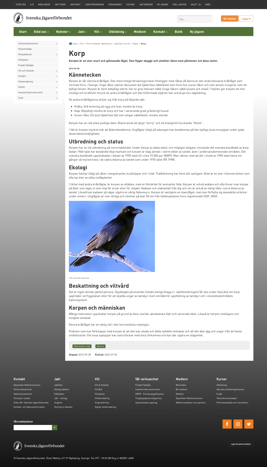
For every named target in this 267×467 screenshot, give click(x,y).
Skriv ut (100, 346)
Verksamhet (115, 4)
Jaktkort (75, 4)
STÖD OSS (21, 4)
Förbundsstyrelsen (23, 389)
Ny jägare (162, 4)
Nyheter (62, 31)
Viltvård (22, 76)
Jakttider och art (122, 43)
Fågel (135, 43)
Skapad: (73, 354)
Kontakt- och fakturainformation (29, 407)
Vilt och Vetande (26, 70)
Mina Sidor (181, 385)
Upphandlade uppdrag (146, 402)
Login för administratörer (241, 444)
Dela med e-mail (82, 346)
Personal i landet (22, 398)
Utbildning (117, 31)
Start (23, 31)
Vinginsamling (102, 402)
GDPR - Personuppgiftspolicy (149, 393)
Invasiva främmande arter (30, 92)
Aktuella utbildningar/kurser (230, 389)
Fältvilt (21, 87)
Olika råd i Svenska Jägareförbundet (31, 402)
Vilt (97, 31)
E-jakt (219, 393)
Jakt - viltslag (60, 398)
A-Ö (32, 4)
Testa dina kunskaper (227, 398)
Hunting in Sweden (63, 407)
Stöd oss (40, 31)
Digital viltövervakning (105, 407)
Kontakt (159, 31)
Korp (143, 43)
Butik (179, 31)
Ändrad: (99, 354)
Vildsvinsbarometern (28, 43)
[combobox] (195, 19)
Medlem (140, 31)
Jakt (81, 31)
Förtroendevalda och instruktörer (232, 402)
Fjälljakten (179, 4)
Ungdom (58, 402)
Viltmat (130, 4)
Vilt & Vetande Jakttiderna (99, 43)
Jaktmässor (146, 4)
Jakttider (60, 4)
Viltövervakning (25, 81)
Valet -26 (196, 4)
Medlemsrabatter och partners (191, 402)
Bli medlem (229, 18)
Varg (208, 4)
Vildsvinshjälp (25, 48)
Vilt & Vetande (102, 385)
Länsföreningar (94, 4)
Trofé (20, 97)
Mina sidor (44, 4)
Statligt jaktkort (61, 389)
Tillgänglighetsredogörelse (148, 398)
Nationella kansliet (23, 393)
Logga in (246, 18)
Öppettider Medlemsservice (27, 385)
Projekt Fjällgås (25, 65)
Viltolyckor (23, 59)
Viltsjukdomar (25, 54)
